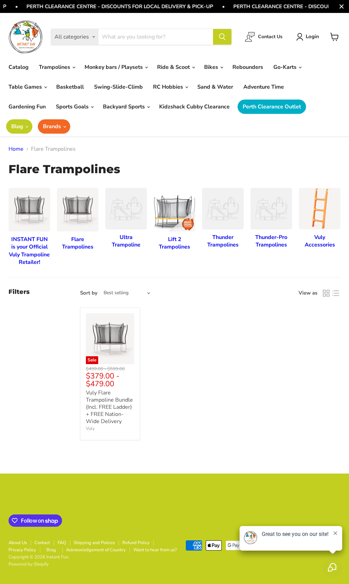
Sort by (88, 293)
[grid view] (326, 293)
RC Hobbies (168, 87)
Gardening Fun (27, 106)
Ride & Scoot (174, 67)
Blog (18, 126)
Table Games (26, 87)
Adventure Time (263, 87)
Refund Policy (136, 543)
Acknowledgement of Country (96, 550)
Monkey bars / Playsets (114, 67)
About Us (18, 543)
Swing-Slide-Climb (118, 87)
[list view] (335, 293)
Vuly (90, 428)
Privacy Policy (22, 550)
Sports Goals (73, 106)
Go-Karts (285, 67)
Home (16, 149)
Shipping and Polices (94, 543)
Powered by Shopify (29, 564)
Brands (52, 126)
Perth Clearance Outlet (272, 106)
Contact (42, 543)
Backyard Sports (124, 106)
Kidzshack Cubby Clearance (194, 106)
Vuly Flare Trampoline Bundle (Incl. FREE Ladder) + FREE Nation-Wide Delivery (109, 407)
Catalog (19, 67)
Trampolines (55, 67)
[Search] (222, 37)
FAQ (62, 543)
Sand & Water (215, 87)
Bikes (211, 67)
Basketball (70, 87)
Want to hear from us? (155, 550)
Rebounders (247, 67)
